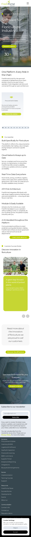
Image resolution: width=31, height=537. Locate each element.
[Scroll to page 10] (28, 127)
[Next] (27, 316)
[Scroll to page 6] (17, 127)
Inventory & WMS (7, 444)
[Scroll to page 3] (8, 127)
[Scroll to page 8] (22, 127)
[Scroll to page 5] (14, 127)
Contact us (5, 510)
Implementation (7, 475)
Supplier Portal (6, 459)
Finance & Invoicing (8, 453)
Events (3, 497)
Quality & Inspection (8, 450)
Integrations (5, 465)
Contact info (5, 507)
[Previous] (23, 316)
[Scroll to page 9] (25, 127)
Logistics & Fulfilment (8, 447)
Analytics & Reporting (8, 462)
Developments (6, 494)
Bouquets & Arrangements (10, 467)
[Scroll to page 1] (3, 127)
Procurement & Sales (8, 441)
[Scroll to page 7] (19, 127)
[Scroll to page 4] (11, 127)
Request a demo (6, 513)
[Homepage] (8, 3)
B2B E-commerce (7, 456)
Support (4, 481)
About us (4, 500)
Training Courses (7, 478)
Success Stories (6, 491)
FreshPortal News (7, 488)
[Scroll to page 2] (5, 127)
